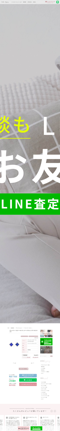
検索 (51, 356)
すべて (42, 373)
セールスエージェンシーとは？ (17, 2)
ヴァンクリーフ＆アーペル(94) (46, 383)
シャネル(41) (43, 392)
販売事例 (24, 2)
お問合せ (34, 2)
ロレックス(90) (43, 385)
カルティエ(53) (43, 388)
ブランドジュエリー (24, 336)
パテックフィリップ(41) (45, 390)
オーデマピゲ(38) (44, 394)
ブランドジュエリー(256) (45, 364)
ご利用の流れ (29, 2)
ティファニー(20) (44, 397)
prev (15, 363)
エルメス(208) (43, 382)
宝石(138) (42, 370)
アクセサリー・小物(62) (45, 371)
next (31, 363)
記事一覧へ (22, 368)
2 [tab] (30, 321)
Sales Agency (4, 2)
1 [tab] (29, 321)
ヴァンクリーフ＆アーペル (33, 336)
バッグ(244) (43, 368)
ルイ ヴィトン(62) (44, 387)
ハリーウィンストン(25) (45, 395)
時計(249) (42, 366)
